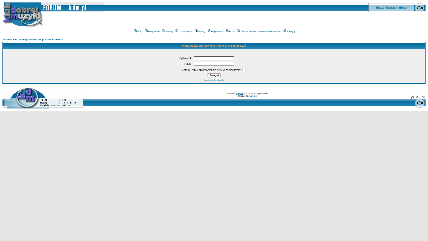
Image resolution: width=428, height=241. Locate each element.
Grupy (403, 7)
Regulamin (154, 31)
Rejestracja (217, 31)
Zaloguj (291, 31)
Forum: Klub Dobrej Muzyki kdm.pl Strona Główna (33, 39)
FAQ (139, 31)
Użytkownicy (186, 31)
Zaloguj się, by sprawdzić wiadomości (260, 31)
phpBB (240, 93)
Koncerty (391, 7)
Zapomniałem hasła (214, 80)
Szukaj (169, 31)
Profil (232, 31)
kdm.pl (380, 7)
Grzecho (253, 96)
